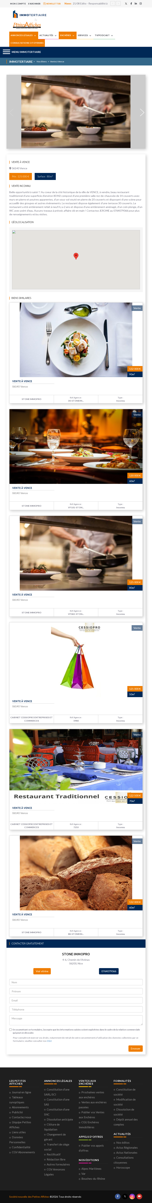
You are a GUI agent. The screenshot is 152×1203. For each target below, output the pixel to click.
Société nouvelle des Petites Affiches (29, 1196)
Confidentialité (21, 1147)
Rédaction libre (56, 1159)
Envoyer (135, 1048)
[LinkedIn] (136, 3)
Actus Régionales (127, 1147)
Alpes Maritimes (91, 1168)
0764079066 (108, 971)
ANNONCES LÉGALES (22, 35)
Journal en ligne (21, 1092)
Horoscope (123, 1167)
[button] (22, 52)
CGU (49, 1040)
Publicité (17, 1112)
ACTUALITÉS (46, 35)
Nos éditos (123, 1142)
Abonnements (20, 1107)
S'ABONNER (34, 3)
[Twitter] (126, 3)
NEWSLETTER (53, 3)
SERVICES (83, 35)
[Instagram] (140, 3)
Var (83, 1173)
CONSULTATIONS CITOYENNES (27, 43)
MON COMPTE (18, 3)
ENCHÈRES (66, 35)
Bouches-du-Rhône (93, 1178)
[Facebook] (131, 3)
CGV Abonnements (23, 1152)
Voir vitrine (42, 971)
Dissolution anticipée (60, 1119)
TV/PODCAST (102, 35)
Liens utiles (19, 1132)
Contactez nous (21, 1117)
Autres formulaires (58, 1164)
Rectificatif (54, 1154)
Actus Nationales (126, 1152)
